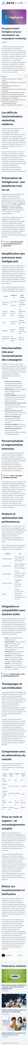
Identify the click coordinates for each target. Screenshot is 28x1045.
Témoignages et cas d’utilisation (10, 98)
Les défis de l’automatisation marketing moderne (12, 79)
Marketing (4, 42)
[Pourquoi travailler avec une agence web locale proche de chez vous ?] (14, 1024)
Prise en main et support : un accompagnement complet (10, 102)
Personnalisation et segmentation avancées (13, 92)
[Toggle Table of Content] (24, 77)
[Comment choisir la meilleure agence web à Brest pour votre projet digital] (14, 1001)
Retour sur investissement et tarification (12, 105)
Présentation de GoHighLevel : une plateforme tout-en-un (14, 83)
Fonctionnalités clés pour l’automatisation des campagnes (14, 90)
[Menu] (25, 3)
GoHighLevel (5, 194)
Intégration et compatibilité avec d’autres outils (14, 96)
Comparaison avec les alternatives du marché (14, 99)
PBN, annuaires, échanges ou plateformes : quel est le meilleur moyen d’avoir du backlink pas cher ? (14, 986)
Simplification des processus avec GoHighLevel (11, 86)
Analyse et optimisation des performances (13, 94)
